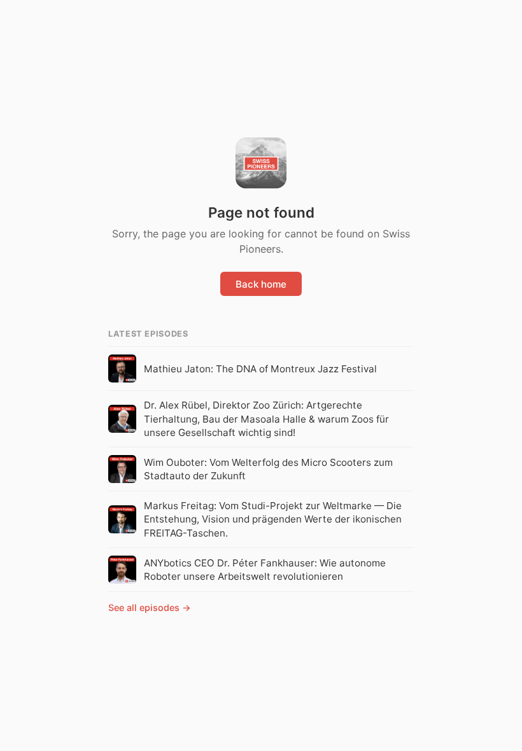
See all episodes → (149, 607)
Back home (261, 284)
